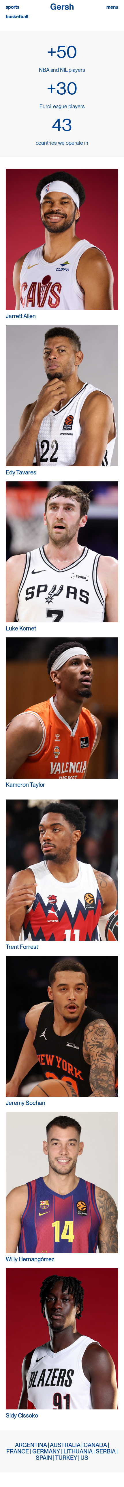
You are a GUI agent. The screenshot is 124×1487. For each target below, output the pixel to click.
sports (12, 7)
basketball (17, 16)
